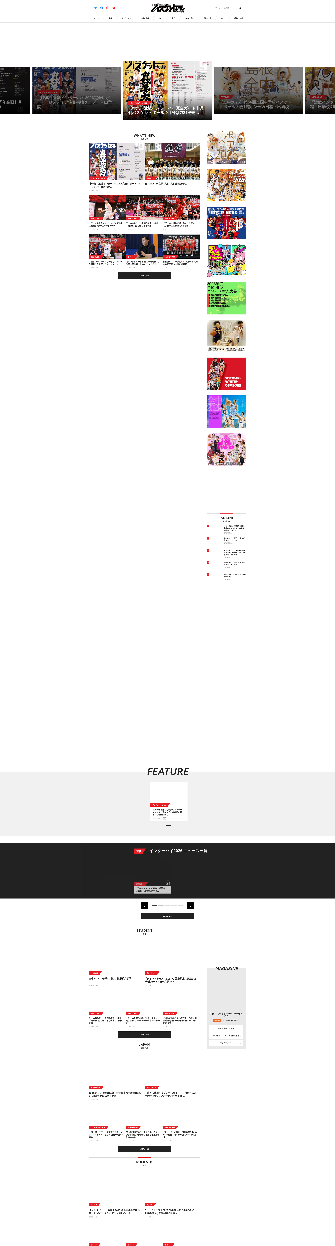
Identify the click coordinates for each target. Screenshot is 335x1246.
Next (240, 90)
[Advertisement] (229, 489)
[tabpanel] (167, 90)
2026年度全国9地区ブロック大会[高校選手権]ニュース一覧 (195, 853)
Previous (94, 90)
